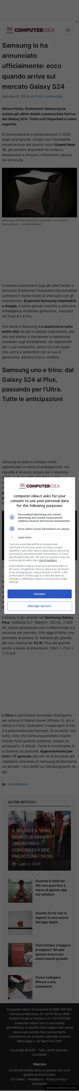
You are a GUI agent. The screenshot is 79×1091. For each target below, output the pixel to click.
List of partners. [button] (48, 560)
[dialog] (39, 545)
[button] (39, 537)
